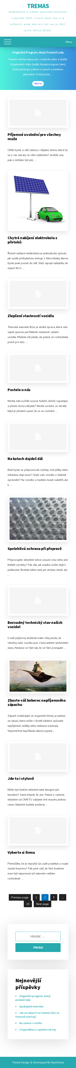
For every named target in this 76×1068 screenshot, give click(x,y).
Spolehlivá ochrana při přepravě (35, 548)
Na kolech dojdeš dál (25, 458)
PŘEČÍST (38, 83)
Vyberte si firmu (21, 852)
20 (29, 904)
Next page (42, 904)
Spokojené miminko (31, 1006)
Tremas (38, 6)
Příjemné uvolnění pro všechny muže (34, 136)
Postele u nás (19, 389)
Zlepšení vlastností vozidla (31, 315)
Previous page (19, 897)
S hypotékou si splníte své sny (37, 1029)
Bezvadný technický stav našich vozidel (35, 624)
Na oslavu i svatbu (30, 1023)
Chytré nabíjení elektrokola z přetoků (32, 239)
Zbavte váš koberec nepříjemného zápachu (37, 702)
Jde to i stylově (21, 778)
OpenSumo (57, 1062)
